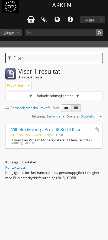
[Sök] (99, 32)
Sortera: (73, 116)
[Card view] (66, 108)
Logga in (91, 19)
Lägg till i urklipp (97, 129)
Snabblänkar (70, 19)
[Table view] (76, 108)
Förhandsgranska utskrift (30, 107)
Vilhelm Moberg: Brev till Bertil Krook (47, 129)
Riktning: (39, 116)
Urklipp (44, 19)
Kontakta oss (15, 167)
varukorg (30, 19)
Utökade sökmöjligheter (54, 95)
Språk (57, 19)
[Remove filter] (29, 85)
